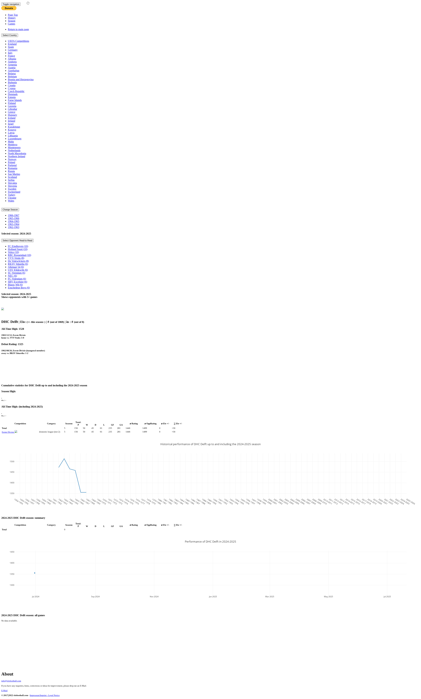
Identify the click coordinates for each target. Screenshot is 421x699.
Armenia (12, 64)
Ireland (11, 120)
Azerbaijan (13, 70)
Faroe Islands (15, 100)
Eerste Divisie (8, 432)
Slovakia (12, 183)
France (11, 55)
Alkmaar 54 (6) (16, 267)
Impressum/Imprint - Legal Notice (45, 695)
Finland (12, 103)
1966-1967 (13, 215)
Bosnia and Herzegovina (21, 79)
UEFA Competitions (18, 41)
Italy (10, 52)
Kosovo (12, 129)
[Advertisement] (91, 371)
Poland (11, 162)
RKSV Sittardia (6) (18, 264)
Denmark (13, 94)
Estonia (12, 97)
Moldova (12, 144)
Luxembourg (14, 138)
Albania (12, 58)
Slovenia (12, 186)
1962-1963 (13, 227)
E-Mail (4, 690)
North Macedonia (17, 153)
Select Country (10, 35)
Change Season (10, 209)
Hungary (12, 115)
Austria (11, 67)
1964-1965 (13, 221)
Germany (13, 49)
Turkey (11, 194)
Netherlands (14, 150)
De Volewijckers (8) (18, 261)
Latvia (11, 132)
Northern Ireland (16, 156)
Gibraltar (12, 109)
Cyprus (11, 88)
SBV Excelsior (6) (17, 281)
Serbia (11, 180)
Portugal (12, 165)
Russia (11, 171)
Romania (12, 168)
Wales (11, 200)
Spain (11, 47)
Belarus (12, 73)
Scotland (12, 177)
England (12, 44)
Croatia (11, 85)
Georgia (12, 106)
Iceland (11, 117)
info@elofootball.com (11, 681)
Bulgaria (12, 82)
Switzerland (14, 191)
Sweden (12, 188)
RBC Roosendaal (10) (19, 255)
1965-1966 (13, 218)
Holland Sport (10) (17, 249)
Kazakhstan (14, 126)
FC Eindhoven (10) (18, 246)
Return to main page (18, 29)
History (12, 17)
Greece (11, 112)
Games (11, 23)
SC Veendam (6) (16, 272)
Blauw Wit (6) (15, 284)
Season (11, 20)
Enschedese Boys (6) (19, 287)
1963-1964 (13, 224)
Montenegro (14, 147)
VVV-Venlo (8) (16, 258)
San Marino (14, 174)
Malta (11, 141)
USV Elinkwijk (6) (18, 269)
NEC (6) (12, 275)
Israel (10, 123)
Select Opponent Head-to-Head (17, 240)
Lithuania (13, 135)
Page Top (13, 14)
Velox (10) (13, 252)
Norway (12, 159)
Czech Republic (16, 91)
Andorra (12, 61)
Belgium (12, 76)
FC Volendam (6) (17, 278)
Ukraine (12, 197)
